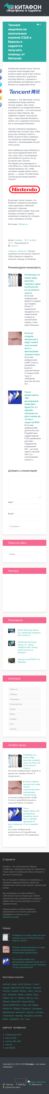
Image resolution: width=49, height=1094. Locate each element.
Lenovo (13, 729)
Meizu (12, 714)
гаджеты (30, 1012)
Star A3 (8, 1044)
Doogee (6, 988)
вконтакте (20, 1012)
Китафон (19, 240)
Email (11, 513)
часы (27, 1019)
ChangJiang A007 (13, 1034)
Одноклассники (12, 1087)
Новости (15, 246)
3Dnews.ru (23, 224)
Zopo (24, 1005)
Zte (29, 1005)
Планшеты (14, 699)
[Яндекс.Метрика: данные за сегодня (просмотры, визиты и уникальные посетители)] (36, 1082)
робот (5, 1019)
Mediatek (12, 994)
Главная (12, 251)
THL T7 (13, 998)
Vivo (37, 998)
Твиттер (9, 1084)
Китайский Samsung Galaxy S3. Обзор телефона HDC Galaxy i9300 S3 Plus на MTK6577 (28, 647)
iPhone (23, 991)
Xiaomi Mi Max (28, 1001)
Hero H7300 (10, 1038)
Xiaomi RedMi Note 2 (12, 1005)
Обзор (16, 1008)
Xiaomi (13, 709)
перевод (19, 1015)
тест (22, 1019)
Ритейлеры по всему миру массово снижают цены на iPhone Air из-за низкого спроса (32, 283)
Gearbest (37, 988)
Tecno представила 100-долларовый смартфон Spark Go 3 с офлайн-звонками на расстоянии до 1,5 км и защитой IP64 (32, 407)
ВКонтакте (37, 1084)
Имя (11, 502)
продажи (28, 1015)
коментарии (8, 1015)
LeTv (5, 994)
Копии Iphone (16, 704)
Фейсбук (22, 1084)
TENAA (6, 998)
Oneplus (28, 994)
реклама (38, 1015)
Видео (36, 1005)
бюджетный (8, 1012)
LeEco (30, 991)
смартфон (14, 1019)
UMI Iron (29, 998)
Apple (14, 984)
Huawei (13, 719)
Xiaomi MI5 (16, 1001)
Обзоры (13, 694)
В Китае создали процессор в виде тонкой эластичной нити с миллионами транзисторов (28, 950)
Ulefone (21, 998)
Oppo (35, 994)
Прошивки (37, 1008)
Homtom (6, 991)
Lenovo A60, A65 (13, 1041)
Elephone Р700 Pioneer (21, 988)
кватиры (40, 1012)
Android (6, 984)
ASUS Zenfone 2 (25, 984)
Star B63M (10, 1048)
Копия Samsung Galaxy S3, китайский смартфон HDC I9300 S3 (29, 632)
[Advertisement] (24, 592)
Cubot (36, 984)
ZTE (11, 724)
